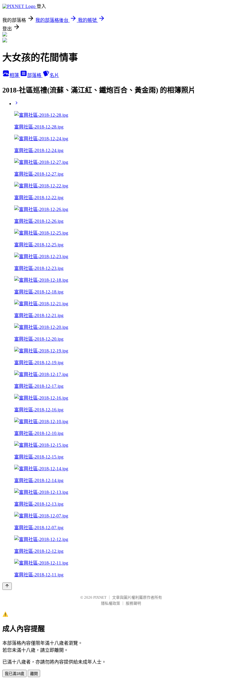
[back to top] (7, 586)
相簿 (14, 75)
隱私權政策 (110, 603)
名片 (54, 75)
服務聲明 (133, 603)
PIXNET (100, 597)
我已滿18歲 (14, 674)
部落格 (34, 75)
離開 (34, 674)
